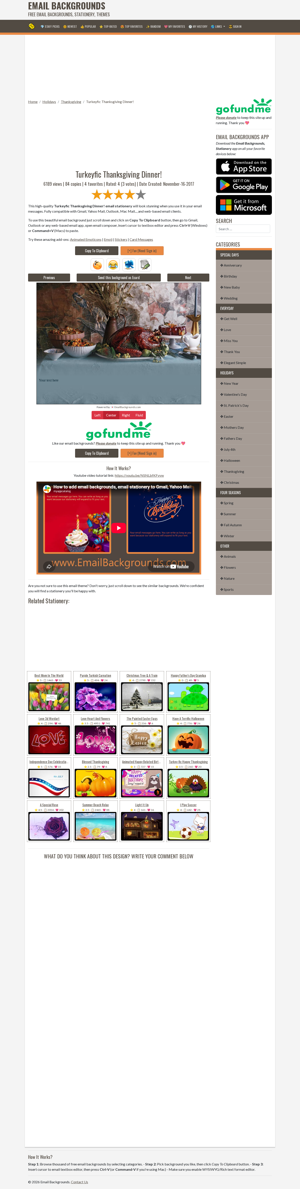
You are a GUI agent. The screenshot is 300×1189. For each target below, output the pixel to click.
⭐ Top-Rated (108, 26)
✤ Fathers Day (231, 438)
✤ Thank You (230, 352)
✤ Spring (226, 503)
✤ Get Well (228, 319)
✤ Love (225, 330)
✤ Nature (227, 578)
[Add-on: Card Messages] (144, 264)
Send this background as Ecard (119, 277)
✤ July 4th (227, 449)
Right (126, 415)
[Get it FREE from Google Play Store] (244, 184)
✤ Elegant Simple (233, 363)
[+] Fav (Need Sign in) (142, 250)
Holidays (49, 101)
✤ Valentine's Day (233, 394)
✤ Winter (227, 536)
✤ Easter (226, 416)
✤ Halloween (230, 460)
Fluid (139, 415)
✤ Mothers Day (232, 427)
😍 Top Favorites (131, 26)
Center (111, 415)
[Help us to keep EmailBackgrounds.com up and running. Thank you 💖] (118, 431)
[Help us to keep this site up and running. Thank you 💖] (244, 106)
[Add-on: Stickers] (129, 264)
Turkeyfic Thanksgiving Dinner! (110, 101)
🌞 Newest (70, 26)
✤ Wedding (229, 298)
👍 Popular (88, 26)
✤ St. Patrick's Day (234, 405)
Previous (49, 277)
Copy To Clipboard (97, 250)
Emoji (108, 239)
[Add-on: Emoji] (113, 264)
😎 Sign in (235, 26)
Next (188, 277)
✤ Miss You (229, 341)
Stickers (121, 239)
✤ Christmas (229, 482)
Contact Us (79, 1182)
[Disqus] (118, 915)
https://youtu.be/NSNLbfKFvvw (139, 475)
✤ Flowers (228, 567)
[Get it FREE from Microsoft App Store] (244, 204)
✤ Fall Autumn (231, 525)
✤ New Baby (230, 287)
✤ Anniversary (231, 265)
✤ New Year (229, 383)
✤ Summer (228, 514)
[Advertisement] (192, 10)
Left (97, 415)
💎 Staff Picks (50, 26)
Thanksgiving (71, 101)
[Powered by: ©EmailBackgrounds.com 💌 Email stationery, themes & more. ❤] (119, 329)
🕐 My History (197, 26)
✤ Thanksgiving (232, 471)
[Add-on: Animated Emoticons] (97, 264)
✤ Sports (227, 589)
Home (33, 101)
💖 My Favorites (174, 26)
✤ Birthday (228, 276)
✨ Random (153, 26)
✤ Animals (228, 556)
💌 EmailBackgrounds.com (126, 407)
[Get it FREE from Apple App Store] (244, 166)
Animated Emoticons (85, 239)
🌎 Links (216, 26)
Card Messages (141, 239)
